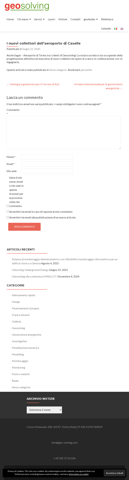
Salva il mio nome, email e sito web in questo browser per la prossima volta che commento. (16, 191)
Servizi (38, 19)
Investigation (19, 341)
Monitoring (18, 367)
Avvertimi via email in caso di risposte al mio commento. (41, 211)
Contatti (75, 19)
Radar (15, 380)
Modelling (18, 354)
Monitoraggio (20, 360)
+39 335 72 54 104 (64, 458)
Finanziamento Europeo (25, 308)
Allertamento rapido (23, 295)
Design (16, 301)
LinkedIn (106, 28)
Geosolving (18, 328)
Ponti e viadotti (21, 374)
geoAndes (89, 19)
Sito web (12, 171)
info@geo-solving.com (65, 442)
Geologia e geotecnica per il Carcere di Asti (33, 84)
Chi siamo (22, 19)
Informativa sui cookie (79, 474)
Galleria (16, 321)
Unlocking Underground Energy (30, 269)
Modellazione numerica (25, 347)
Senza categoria (57, 69)
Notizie (62, 19)
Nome (11, 156)
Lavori (51, 19)
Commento (13, 111)
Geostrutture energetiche (26, 334)
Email (11, 163)
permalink (86, 69)
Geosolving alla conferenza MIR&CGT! (34, 276)
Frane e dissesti (21, 314)
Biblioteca (107, 19)
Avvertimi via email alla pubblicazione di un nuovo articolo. (42, 217)
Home (10, 19)
